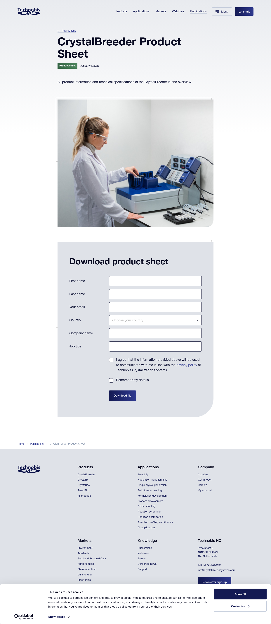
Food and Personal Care (92, 559)
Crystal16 (83, 480)
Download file (122, 396)
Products (121, 11)
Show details (56, 616)
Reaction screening (149, 512)
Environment (85, 548)
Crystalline (84, 485)
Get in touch (205, 480)
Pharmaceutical (87, 569)
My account (205, 490)
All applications (146, 528)
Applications (141, 11)
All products (84, 496)
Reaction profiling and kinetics (155, 522)
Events (142, 559)
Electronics (84, 580)
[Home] (29, 11)
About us (203, 475)
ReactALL (83, 490)
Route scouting (146, 506)
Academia (83, 553)
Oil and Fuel (85, 575)
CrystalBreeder (86, 475)
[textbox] (155, 320)
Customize (238, 606)
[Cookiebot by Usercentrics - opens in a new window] (24, 617)
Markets (160, 11)
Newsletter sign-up (214, 582)
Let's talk (244, 12)
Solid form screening (150, 490)
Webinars (178, 11)
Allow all (240, 594)
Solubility (143, 475)
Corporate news (147, 564)
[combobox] (155, 320)
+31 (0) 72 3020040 (209, 565)
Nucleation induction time (152, 480)
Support (142, 569)
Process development (150, 501)
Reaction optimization (150, 517)
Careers (202, 485)
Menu (224, 12)
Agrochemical (86, 564)
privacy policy (186, 365)
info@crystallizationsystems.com (216, 570)
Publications (198, 11)
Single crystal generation (152, 485)
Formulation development (152, 496)
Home (21, 444)
